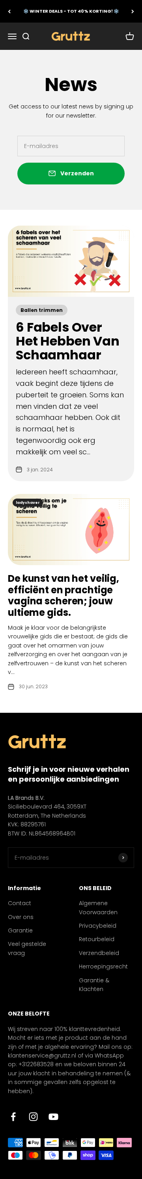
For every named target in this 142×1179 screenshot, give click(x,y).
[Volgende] (132, 11)
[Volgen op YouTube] (53, 1116)
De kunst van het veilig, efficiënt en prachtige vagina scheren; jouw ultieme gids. (63, 595)
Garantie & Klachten (94, 984)
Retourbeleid (96, 939)
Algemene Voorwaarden (98, 907)
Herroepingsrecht (103, 966)
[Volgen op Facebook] (13, 1116)
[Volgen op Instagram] (33, 1116)
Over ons (21, 917)
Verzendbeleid (99, 953)
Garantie (20, 930)
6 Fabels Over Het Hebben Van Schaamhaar (68, 341)
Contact (19, 903)
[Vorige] (9, 11)
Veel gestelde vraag (27, 948)
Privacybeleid (97, 926)
